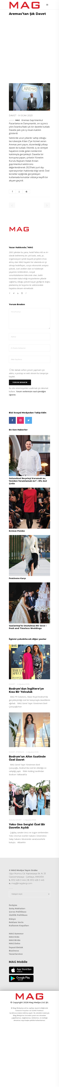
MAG (17, 120)
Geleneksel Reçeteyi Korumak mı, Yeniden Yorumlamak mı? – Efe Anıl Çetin (28, 481)
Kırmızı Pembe (17, 531)
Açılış (12, 820)
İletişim (13, 905)
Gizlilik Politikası (18, 915)
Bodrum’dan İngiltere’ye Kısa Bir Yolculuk (26, 690)
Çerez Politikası (17, 912)
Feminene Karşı (17, 578)
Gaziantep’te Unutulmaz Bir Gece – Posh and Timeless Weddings (28, 627)
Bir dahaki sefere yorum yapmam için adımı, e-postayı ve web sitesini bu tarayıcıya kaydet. (28, 373)
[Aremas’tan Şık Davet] (29, 229)
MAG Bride (14, 940)
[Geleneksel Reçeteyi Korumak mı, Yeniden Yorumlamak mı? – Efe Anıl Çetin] (29, 455)
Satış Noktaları (17, 908)
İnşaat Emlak (16, 947)
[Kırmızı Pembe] (29, 508)
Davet (12, 115)
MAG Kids (14, 937)
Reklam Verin (16, 922)
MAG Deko (14, 943)
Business (14, 950)
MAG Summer (16, 933)
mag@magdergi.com (21, 883)
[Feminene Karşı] (29, 555)
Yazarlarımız (16, 954)
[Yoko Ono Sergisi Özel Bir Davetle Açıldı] (29, 797)
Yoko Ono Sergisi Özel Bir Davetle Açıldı (27, 826)
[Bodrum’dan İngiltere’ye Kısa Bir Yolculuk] (29, 662)
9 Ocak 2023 (25, 115)
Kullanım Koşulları (19, 925)
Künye (12, 919)
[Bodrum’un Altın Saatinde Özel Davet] (29, 729)
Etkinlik (20, 752)
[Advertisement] (29, 47)
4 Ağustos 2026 (23, 684)
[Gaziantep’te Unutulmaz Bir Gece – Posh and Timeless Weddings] (29, 603)
